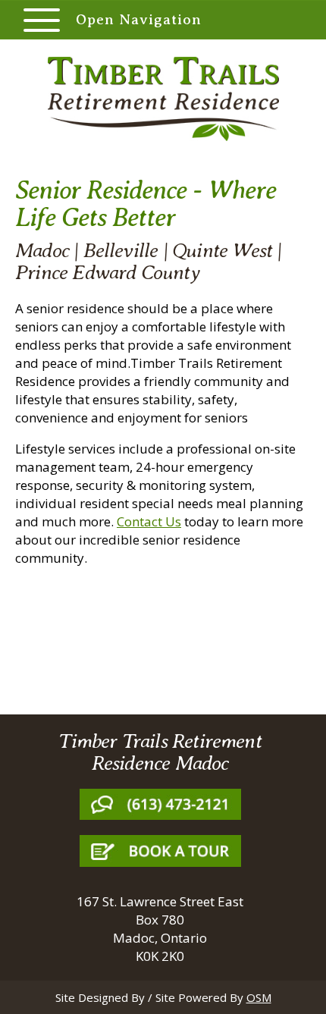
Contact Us (149, 521)
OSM (258, 997)
